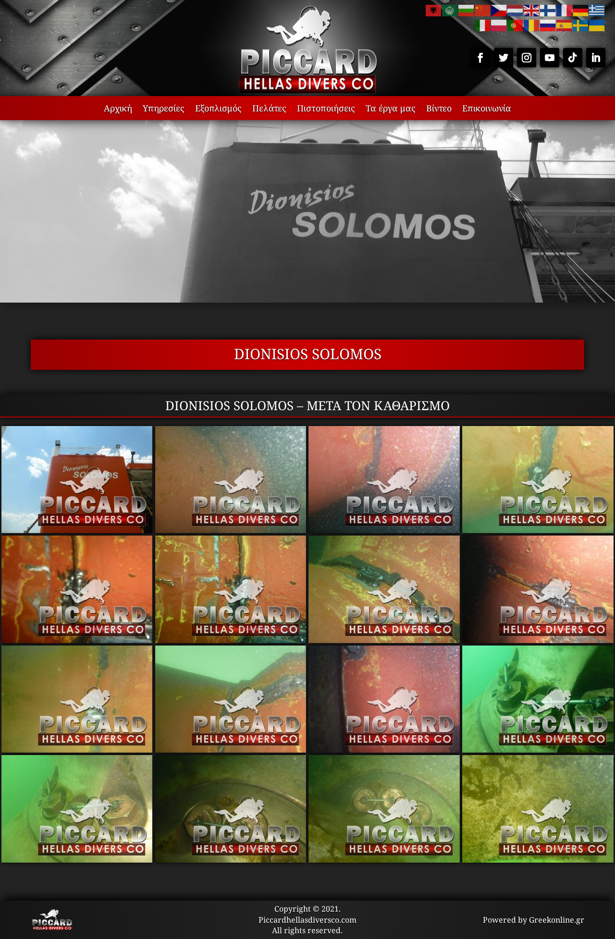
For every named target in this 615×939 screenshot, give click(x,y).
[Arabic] (450, 9)
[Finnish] (548, 9)
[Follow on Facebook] (480, 57)
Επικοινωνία (486, 109)
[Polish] (499, 24)
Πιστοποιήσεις (326, 109)
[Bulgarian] (466, 9)
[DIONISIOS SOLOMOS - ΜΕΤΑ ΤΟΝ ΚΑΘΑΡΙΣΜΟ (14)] (231, 859)
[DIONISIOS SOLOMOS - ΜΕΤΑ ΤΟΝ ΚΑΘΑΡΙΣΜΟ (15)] (384, 859)
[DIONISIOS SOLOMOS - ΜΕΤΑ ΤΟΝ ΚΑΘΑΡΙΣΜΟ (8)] (538, 640)
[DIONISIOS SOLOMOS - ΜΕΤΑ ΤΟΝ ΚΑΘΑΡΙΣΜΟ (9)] (77, 749)
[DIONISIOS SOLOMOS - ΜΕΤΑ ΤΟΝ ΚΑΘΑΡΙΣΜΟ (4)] (538, 530)
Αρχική (118, 109)
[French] (564, 9)
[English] (532, 9)
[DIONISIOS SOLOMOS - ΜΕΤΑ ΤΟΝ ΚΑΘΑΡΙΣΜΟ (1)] (77, 530)
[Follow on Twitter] (503, 57)
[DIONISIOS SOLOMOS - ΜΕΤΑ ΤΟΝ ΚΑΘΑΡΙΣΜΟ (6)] (231, 640)
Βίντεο (439, 109)
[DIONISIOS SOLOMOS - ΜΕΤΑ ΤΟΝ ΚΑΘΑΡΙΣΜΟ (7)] (384, 640)
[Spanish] (564, 24)
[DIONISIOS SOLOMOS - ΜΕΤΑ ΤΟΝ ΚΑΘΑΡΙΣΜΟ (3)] (384, 530)
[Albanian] (434, 9)
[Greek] (597, 9)
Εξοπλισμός (218, 109)
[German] (581, 9)
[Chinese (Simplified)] (483, 9)
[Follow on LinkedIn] (595, 57)
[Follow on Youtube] (549, 57)
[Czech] (499, 9)
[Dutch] (515, 9)
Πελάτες (269, 109)
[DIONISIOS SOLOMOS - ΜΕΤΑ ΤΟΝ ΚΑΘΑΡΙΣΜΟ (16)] (538, 859)
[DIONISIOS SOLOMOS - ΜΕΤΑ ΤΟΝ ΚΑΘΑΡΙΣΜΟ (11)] (384, 749)
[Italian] (483, 24)
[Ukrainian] (597, 24)
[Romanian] (532, 24)
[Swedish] (581, 24)
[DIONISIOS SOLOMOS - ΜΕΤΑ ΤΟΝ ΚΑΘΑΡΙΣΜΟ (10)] (231, 749)
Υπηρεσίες (163, 109)
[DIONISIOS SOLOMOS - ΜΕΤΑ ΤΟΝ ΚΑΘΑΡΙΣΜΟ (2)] (231, 530)
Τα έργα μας (391, 109)
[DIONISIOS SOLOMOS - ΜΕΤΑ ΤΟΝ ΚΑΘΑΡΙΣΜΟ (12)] (538, 749)
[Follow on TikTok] (572, 57)
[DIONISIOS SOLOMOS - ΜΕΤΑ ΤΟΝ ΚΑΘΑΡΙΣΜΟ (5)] (77, 640)
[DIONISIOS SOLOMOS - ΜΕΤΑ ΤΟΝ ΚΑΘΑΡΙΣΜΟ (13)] (77, 859)
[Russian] (548, 24)
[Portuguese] (515, 24)
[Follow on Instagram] (526, 57)
